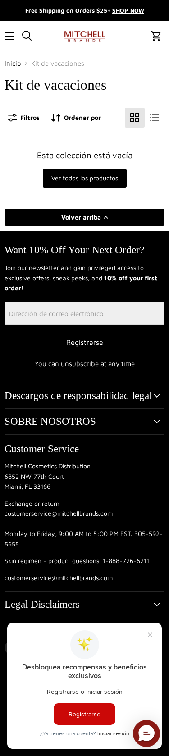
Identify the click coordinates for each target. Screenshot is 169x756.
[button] (146, 733)
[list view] (154, 118)
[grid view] (135, 118)
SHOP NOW (128, 10)
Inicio (13, 63)
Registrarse (84, 342)
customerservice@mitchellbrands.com (59, 578)
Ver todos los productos (84, 178)
